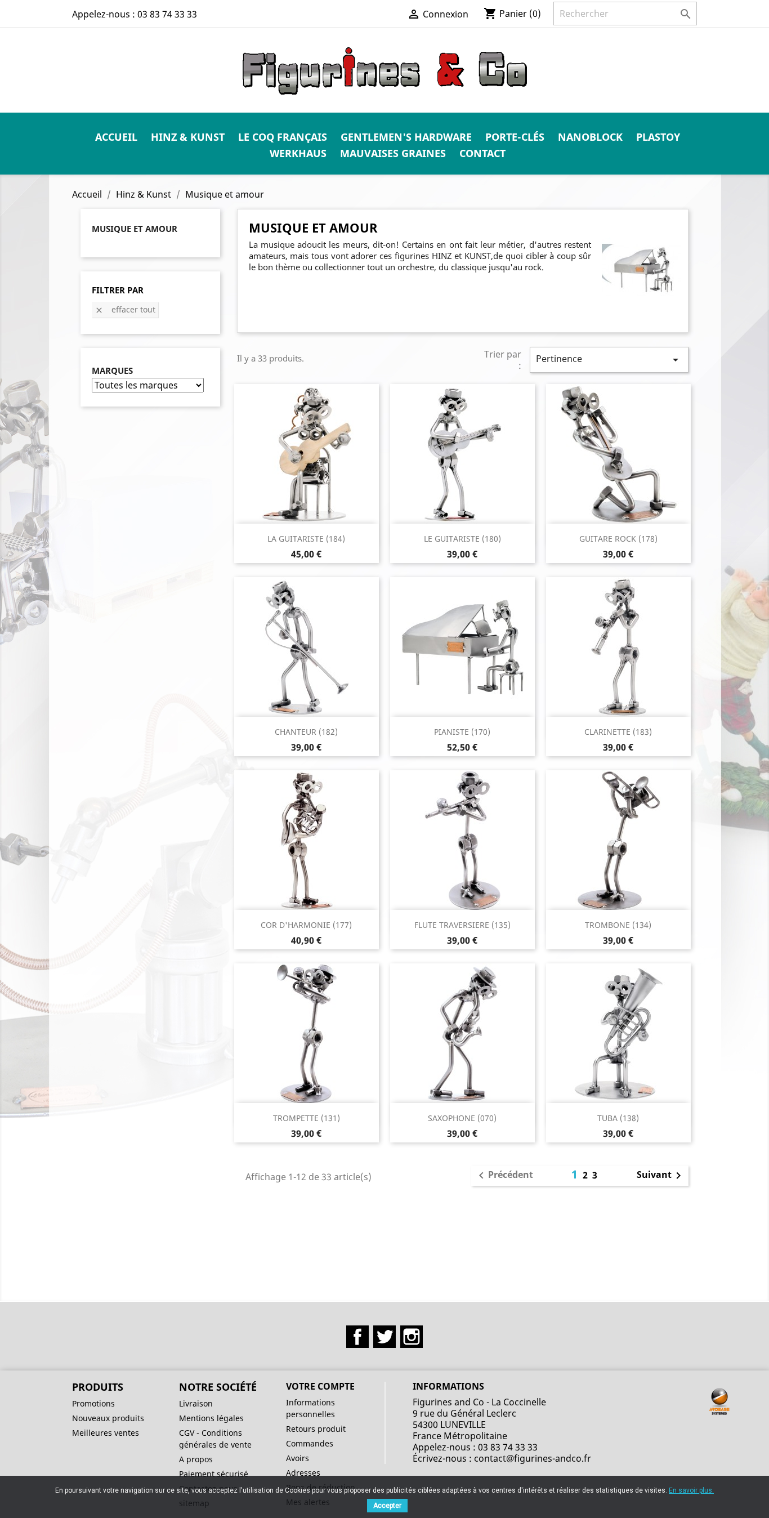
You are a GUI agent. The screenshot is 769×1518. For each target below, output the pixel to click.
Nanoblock (590, 137)
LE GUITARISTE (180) (462, 538)
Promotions (93, 1403)
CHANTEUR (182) (306, 731)
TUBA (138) (618, 1118)
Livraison (196, 1403)
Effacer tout (125, 309)
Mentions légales (211, 1418)
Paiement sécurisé (213, 1473)
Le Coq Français (282, 137)
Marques (112, 371)
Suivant (661, 1175)
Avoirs (297, 1458)
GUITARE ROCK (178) (618, 538)
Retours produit (316, 1428)
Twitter (384, 1336)
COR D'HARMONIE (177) (306, 924)
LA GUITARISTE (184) (306, 538)
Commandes (309, 1443)
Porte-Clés (514, 137)
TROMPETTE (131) (306, 1118)
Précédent (504, 1175)
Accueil (116, 137)
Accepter (387, 1506)
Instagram (411, 1336)
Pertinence (609, 359)
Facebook (357, 1336)
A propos (196, 1459)
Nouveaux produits (108, 1418)
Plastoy (658, 137)
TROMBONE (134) (618, 924)
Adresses (303, 1472)
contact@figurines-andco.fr (532, 1458)
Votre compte (320, 1386)
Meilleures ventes (105, 1432)
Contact (482, 153)
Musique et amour (134, 228)
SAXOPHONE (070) (462, 1118)
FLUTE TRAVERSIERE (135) (462, 924)
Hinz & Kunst (188, 137)
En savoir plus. (691, 1490)
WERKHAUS (298, 153)
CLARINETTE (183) (618, 731)
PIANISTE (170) (462, 731)
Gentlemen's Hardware (406, 137)
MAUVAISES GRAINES (393, 153)
